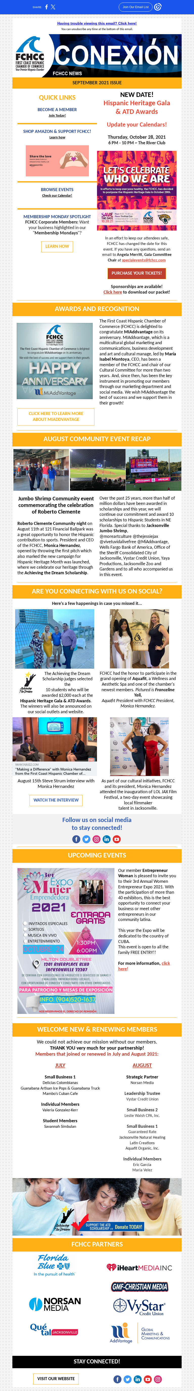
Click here (113, 292)
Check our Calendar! (57, 196)
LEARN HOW (57, 246)
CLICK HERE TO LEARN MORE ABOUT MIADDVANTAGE (56, 417)
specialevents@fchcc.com (144, 260)
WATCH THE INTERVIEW (56, 800)
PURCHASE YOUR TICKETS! (137, 273)
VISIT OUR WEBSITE (56, 1379)
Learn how (57, 137)
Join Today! (57, 116)
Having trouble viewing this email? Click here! (97, 23)
